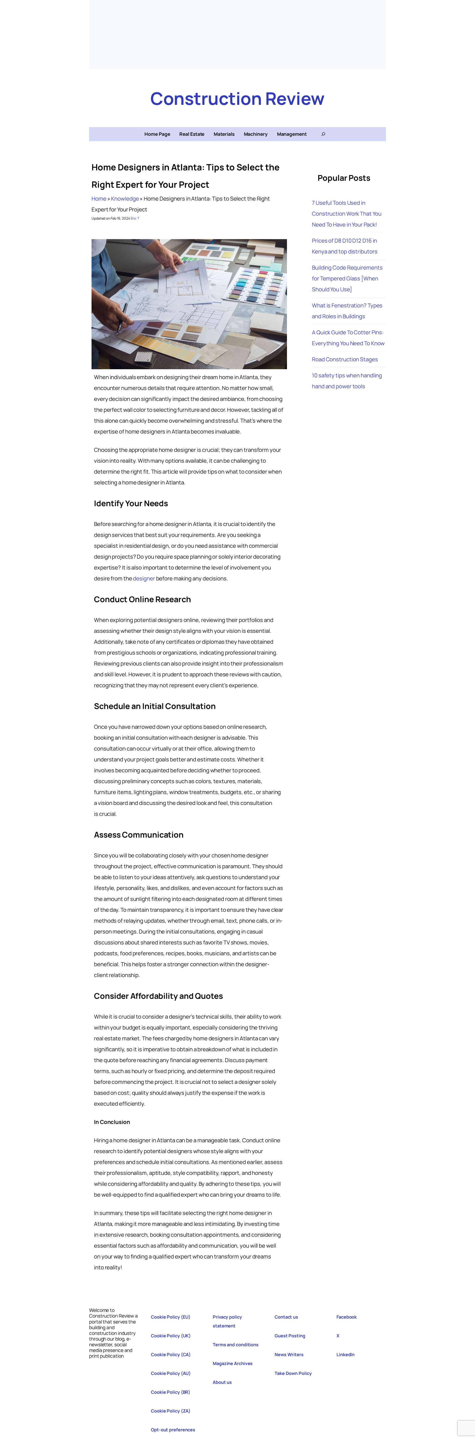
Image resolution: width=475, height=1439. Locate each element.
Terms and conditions (236, 1345)
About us (222, 1382)
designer (144, 578)
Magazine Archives (233, 1363)
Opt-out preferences (173, 1430)
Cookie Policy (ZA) (170, 1411)
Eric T (135, 218)
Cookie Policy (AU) (171, 1373)
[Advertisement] (237, 34)
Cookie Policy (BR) (170, 1392)
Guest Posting (290, 1336)
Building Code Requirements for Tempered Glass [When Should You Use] (347, 278)
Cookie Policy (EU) (170, 1317)
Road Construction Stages (345, 359)
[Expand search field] (323, 134)
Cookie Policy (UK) (171, 1336)
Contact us (286, 1317)
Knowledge (125, 198)
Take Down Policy (293, 1373)
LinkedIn (345, 1354)
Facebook (346, 1317)
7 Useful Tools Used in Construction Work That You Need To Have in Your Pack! (346, 213)
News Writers (289, 1354)
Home (99, 198)
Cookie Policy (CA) (171, 1354)
